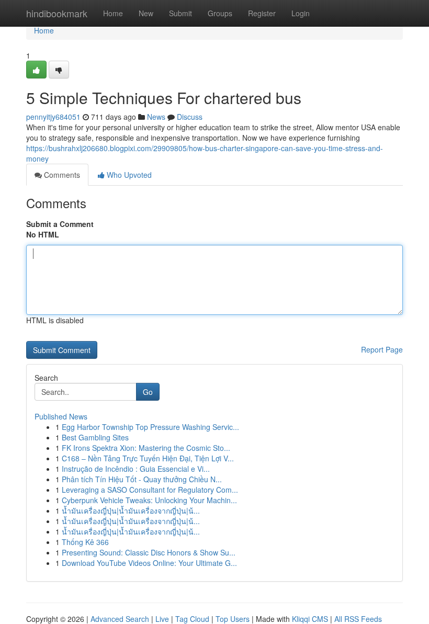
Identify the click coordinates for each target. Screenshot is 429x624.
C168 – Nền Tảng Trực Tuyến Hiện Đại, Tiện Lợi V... (148, 458)
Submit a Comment (60, 224)
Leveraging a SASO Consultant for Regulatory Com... (150, 489)
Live (162, 619)
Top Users (233, 619)
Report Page (382, 349)
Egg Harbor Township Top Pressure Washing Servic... (150, 427)
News (156, 116)
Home (113, 13)
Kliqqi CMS (310, 619)
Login (300, 13)
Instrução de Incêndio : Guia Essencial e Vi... (136, 468)
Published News (61, 416)
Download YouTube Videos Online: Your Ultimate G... (149, 563)
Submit (180, 13)
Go (148, 392)
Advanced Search (120, 619)
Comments (61, 174)
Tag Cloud (192, 619)
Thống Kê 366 (85, 542)
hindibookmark (56, 13)
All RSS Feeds (358, 619)
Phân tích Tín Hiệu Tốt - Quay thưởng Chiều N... (142, 479)
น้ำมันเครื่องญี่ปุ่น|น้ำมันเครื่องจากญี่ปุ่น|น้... (131, 510)
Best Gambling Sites (95, 437)
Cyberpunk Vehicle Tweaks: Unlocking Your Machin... (149, 500)
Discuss (189, 116)
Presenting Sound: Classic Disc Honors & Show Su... (148, 552)
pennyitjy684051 (53, 116)
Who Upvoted (128, 174)
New (146, 13)
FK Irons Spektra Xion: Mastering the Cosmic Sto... (146, 448)
